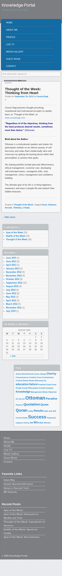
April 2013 (11, 265)
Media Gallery (14, 51)
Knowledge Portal (18, 5)
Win (36, 422)
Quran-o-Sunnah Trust (16, 488)
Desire (31, 381)
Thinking (17, 208)
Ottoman (52, 205)
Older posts (8, 217)
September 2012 (14, 283)
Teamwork (51, 418)
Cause (36, 374)
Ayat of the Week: (13, 510)
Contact (11, 66)
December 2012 (13, 272)
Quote (44, 404)
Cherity (51, 373)
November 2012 (14, 275)
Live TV (10, 44)
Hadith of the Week (15, 236)
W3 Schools (10, 492)
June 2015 (11, 258)
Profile (10, 37)
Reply (26, 208)
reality (30, 411)
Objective (52, 392)
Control (19, 381)
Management (36, 392)
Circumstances (22, 377)
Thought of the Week (23, 205)
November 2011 (13, 307)
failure (33, 384)
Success (37, 416)
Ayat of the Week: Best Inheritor (22, 537)
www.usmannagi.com (15, 118)
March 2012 (12, 304)
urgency (19, 423)
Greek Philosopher (30, 388)
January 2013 (12, 268)
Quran (21, 410)
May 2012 (10, 297)
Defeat (25, 381)
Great (48, 384)
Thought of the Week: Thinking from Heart (23, 91)
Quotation (31, 404)
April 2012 (11, 300)
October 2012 (12, 279)
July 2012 (11, 290)
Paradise (51, 398)
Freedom (42, 384)
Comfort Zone (35, 377)
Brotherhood (27, 374)
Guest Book (13, 59)
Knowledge (23, 391)
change (43, 374)
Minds (45, 392)
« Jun (12, 356)
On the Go (20, 399)
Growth (42, 388)
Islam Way (9, 480)
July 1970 (11, 311)
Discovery (39, 381)
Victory (26, 423)
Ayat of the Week (14, 232)
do (45, 381)
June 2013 (11, 261)
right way (48, 411)
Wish (41, 423)
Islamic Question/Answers (18, 483)
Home (9, 22)
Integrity (49, 388)
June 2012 (11, 293)
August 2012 (12, 286)
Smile (25, 418)
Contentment (48, 377)
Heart (44, 205)
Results (8, 208)
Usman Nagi (42, 96)
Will (31, 423)
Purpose (19, 405)
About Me (12, 30)
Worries (47, 423)
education (22, 384)
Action (18, 374)
